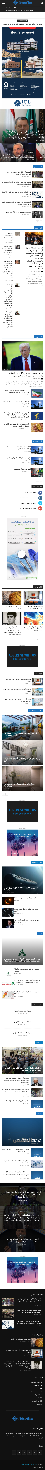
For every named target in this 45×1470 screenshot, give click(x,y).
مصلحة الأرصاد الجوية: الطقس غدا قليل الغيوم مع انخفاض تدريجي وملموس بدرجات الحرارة (16, 1174)
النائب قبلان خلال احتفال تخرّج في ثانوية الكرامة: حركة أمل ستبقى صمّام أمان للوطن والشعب (27, 1301)
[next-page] (37, 221)
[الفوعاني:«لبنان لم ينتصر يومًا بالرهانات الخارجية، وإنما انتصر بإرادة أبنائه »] (22, 1240)
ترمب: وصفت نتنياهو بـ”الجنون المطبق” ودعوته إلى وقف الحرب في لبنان (25, 374)
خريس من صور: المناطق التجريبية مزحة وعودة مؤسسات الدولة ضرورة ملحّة (7, 250)
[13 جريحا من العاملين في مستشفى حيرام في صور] (8, 972)
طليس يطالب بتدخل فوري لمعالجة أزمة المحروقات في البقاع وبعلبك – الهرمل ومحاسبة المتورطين (8, 318)
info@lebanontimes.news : (29, 1464)
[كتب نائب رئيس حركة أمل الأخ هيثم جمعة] (37, 214)
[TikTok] (29, 1452)
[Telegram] (24, 1452)
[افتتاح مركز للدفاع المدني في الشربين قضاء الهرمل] (17, 234)
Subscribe (21, 508)
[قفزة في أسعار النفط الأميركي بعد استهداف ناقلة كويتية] (37, 404)
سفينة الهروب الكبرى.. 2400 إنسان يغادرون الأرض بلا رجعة (22, 889)
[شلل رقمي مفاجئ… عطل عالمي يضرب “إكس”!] (8, 912)
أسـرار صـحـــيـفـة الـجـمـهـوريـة (22, 1032)
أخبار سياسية (40, 128)
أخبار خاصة (22, 1188)
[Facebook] (3, 7)
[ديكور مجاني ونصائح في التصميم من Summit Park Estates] (22, 778)
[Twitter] (9, 7)
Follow (22, 498)
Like (26, 492)
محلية (25, 624)
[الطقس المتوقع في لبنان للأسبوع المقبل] (37, 1104)
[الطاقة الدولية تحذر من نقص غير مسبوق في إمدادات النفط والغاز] (37, 450)
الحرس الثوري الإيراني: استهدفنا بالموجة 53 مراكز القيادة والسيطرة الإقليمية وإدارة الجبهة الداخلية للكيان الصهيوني (16, 415)
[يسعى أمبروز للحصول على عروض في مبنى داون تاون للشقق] (37, 702)
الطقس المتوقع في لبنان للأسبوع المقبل (17, 1100)
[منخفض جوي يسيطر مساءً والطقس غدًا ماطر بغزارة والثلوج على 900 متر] (22, 1132)
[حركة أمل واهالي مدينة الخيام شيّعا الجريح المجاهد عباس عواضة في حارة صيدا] (22, 1060)
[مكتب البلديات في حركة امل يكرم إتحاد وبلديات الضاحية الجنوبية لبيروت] (37, 184)
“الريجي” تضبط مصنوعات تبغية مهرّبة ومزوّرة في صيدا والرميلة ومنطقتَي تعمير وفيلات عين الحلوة (15, 1091)
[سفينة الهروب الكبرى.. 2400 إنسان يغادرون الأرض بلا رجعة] (22, 880)
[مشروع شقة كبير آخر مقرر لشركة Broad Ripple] (33, 598)
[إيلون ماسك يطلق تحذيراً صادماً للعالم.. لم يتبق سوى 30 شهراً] (8, 923)
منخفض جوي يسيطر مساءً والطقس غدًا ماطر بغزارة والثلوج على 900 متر (24, 1140)
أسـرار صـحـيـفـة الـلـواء (22, 1011)
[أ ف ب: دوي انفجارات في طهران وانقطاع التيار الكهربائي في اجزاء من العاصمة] (37, 393)
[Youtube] (15, 7)
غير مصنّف (5, 624)
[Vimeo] (12, 7)
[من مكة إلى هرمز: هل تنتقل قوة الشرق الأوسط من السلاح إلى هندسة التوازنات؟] (37, 194)
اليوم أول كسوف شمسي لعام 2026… (25, 898)
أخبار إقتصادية (34, 453)
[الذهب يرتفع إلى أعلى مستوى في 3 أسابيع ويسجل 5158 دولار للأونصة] (37, 427)
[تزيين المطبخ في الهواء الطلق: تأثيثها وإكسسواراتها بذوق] (22, 752)
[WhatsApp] (40, 1452)
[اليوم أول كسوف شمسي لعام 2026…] (8, 901)
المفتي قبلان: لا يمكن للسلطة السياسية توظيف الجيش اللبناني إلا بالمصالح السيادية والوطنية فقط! (16, 1080)
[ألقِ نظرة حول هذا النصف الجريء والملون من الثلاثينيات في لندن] (22, 727)
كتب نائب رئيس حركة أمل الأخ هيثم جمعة (18, 212)
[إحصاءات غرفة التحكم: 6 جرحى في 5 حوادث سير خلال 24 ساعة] (37, 1152)
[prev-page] (41, 221)
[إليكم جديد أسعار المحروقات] (37, 472)
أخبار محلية (38, 228)
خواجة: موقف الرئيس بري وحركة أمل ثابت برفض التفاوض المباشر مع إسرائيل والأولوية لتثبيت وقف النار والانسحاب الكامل (7, 269)
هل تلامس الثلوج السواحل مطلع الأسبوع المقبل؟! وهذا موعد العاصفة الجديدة (33, 628)
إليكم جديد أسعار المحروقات (22, 469)
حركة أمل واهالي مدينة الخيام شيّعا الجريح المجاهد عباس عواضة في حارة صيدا (23, 1069)
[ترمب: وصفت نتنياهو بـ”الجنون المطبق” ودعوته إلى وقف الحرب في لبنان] (22, 356)
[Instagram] (6, 7)
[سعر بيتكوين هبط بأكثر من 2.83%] (11, 598)
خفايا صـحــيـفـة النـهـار (22, 1022)
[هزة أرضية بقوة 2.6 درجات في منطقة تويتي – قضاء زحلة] (37, 1164)
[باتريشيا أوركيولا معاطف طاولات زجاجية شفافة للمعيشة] (37, 691)
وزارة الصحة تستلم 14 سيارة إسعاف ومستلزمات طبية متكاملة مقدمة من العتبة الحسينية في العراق (22, 960)
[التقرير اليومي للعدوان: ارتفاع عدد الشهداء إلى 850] (8, 995)
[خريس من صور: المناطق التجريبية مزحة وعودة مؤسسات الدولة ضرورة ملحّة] (17, 247)
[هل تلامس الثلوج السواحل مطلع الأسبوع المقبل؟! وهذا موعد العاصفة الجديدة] (33, 618)
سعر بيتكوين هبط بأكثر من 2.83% (21, 1339)
